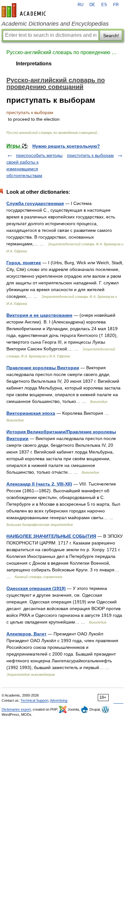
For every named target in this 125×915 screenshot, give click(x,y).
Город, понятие (23, 262)
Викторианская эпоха (30, 413)
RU (80, 5)
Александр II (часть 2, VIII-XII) (39, 483)
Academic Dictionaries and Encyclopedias (55, 23)
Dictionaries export (16, 709)
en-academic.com (25, 10)
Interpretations (34, 63)
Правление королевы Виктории (42, 367)
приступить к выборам (90, 155)
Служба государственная (35, 203)
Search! (111, 35)
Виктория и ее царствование (39, 315)
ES (104, 5)
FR (116, 5)
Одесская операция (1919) (36, 588)
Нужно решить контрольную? (66, 146)
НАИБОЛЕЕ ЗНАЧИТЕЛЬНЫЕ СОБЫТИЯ (51, 536)
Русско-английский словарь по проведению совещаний (62, 52)
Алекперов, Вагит (26, 633)
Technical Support (34, 700)
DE (92, 5)
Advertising (58, 700)
